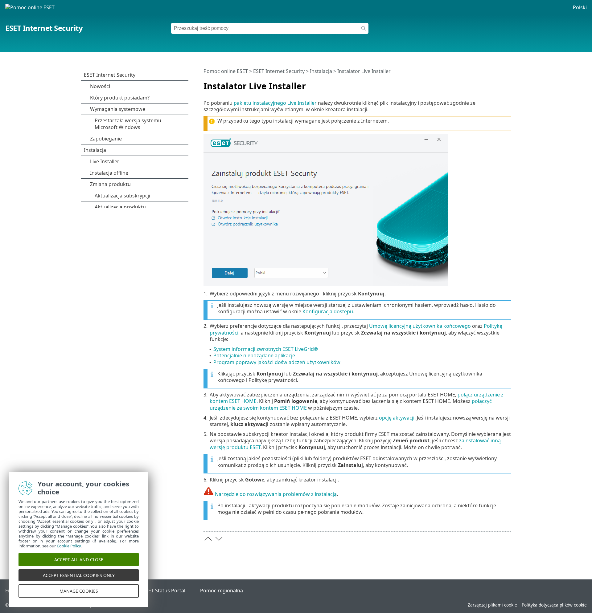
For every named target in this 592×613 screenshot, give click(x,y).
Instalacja (321, 71)
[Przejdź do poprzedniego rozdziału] (208, 538)
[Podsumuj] (507, 83)
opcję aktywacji (396, 417)
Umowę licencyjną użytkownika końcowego (420, 326)
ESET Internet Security (44, 28)
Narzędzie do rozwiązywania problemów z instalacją (276, 494)
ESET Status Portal (164, 590)
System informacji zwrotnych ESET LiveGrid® (265, 349)
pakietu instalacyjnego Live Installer (275, 102)
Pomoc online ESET (226, 71)
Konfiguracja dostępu (327, 311)
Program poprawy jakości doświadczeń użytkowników (276, 362)
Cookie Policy (69, 546)
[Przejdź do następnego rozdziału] (219, 538)
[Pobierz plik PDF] (498, 83)
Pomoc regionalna (221, 590)
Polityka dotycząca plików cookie (554, 605)
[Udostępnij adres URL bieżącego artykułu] (489, 83)
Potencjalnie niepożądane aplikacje (254, 355)
